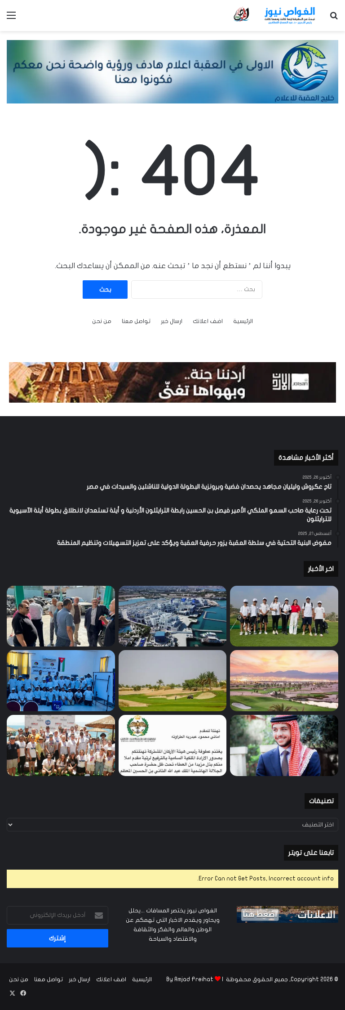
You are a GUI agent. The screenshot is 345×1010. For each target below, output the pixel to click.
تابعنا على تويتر (311, 852)
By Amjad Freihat (189, 979)
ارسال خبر (171, 321)
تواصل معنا (136, 321)
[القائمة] (11, 19)
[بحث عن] (333, 19)
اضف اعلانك (208, 321)
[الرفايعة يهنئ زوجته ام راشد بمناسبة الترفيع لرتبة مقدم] (173, 745)
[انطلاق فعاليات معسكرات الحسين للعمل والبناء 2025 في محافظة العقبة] (61, 680)
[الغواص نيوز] (275, 15)
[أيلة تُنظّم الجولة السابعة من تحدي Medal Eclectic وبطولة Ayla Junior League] (173, 680)
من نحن (101, 321)
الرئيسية (243, 321)
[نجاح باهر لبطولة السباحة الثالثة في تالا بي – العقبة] (61, 745)
